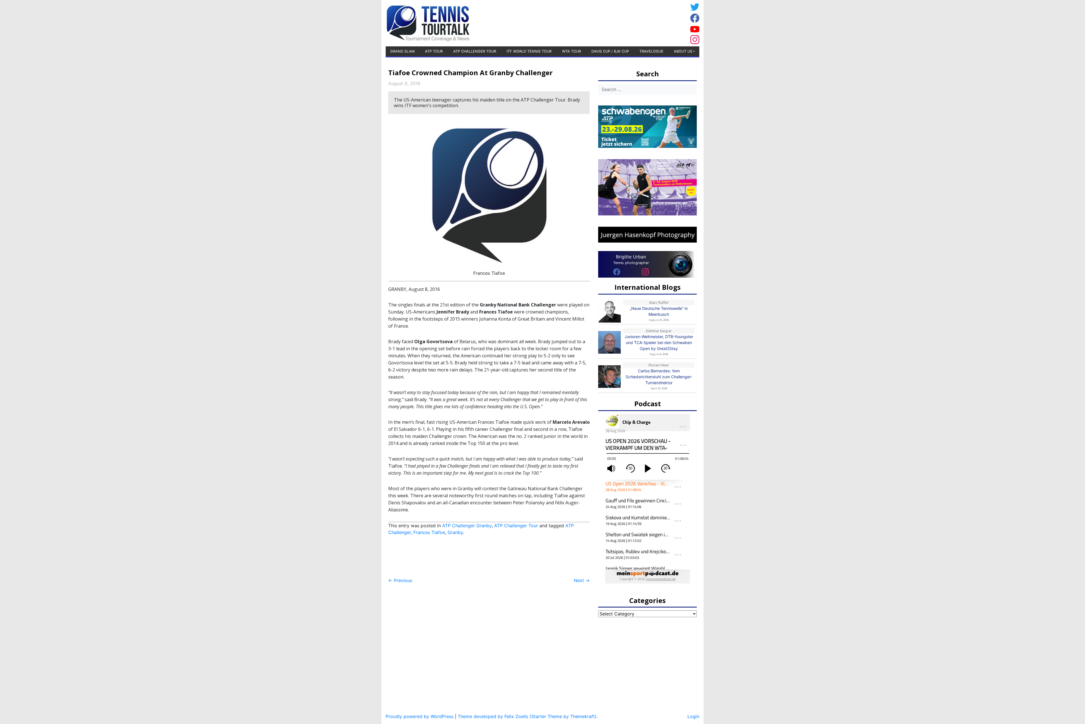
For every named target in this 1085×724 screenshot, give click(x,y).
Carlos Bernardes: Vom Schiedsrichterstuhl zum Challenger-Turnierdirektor (659, 376)
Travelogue (651, 51)
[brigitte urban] (616, 271)
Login (693, 716)
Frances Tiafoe (429, 532)
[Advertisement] (643, 22)
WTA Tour (571, 51)
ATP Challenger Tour (474, 51)
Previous (400, 580)
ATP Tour (434, 51)
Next (582, 580)
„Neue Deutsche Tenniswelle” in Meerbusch (659, 311)
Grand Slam (402, 51)
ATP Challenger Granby (467, 525)
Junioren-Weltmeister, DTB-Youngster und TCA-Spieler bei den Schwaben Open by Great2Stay (658, 342)
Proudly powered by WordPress (419, 716)
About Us (683, 51)
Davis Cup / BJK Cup (610, 51)
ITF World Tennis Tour (529, 51)
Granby (455, 532)
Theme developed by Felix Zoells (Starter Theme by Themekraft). (528, 716)
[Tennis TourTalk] (428, 22)
